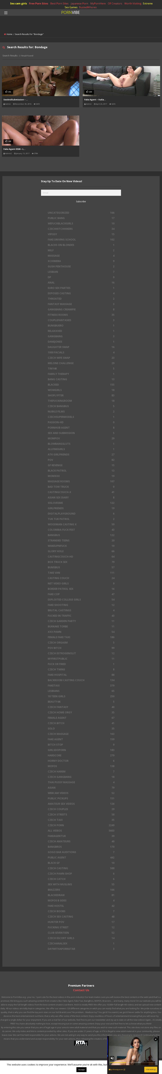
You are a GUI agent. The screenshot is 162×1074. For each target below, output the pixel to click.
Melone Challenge (81, 363)
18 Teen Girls (81, 696)
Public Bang (81, 218)
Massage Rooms (81, 481)
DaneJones (81, 341)
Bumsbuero (81, 325)
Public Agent (81, 857)
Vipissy (81, 234)
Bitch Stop (81, 744)
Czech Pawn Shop (81, 873)
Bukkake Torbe (81, 626)
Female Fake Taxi (81, 637)
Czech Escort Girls (81, 938)
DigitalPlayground (81, 513)
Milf (81, 250)
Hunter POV (81, 922)
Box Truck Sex (81, 562)
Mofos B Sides (81, 900)
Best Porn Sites (59, 3)
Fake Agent (81, 739)
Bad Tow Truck (81, 486)
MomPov (81, 438)
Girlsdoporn (81, 750)
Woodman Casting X (81, 524)
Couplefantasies (81, 320)
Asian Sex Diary (81, 497)
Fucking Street (81, 927)
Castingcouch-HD (81, 556)
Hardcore (81, 755)
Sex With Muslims (81, 884)
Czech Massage (81, 734)
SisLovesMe (81, 503)
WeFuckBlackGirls (81, 223)
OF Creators (115, 3)
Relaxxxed (81, 331)
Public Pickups (81, 798)
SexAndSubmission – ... (15, 99)
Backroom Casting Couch (81, 680)
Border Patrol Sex (81, 589)
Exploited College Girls (81, 599)
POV (81, 460)
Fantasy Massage (81, 304)
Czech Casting (81, 868)
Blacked (81, 384)
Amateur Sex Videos (81, 804)
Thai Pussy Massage (81, 782)
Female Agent (81, 718)
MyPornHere (98, 3)
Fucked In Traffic (81, 615)
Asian (81, 787)
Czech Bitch (81, 723)
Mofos (81, 766)
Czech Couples (81, 809)
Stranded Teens (81, 540)
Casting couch (81, 578)
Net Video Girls (81, 583)
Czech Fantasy (81, 707)
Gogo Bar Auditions (81, 852)
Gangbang (81, 336)
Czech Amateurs (81, 841)
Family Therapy (81, 374)
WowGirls (81, 390)
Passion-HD (81, 422)
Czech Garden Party (81, 621)
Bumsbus (81, 567)
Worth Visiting (132, 3)
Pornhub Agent (81, 427)
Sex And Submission (81, 433)
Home (9, 34)
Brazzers (81, 889)
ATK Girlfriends (81, 454)
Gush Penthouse (81, 266)
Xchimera (81, 261)
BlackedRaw (81, 895)
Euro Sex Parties (81, 288)
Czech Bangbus (81, 406)
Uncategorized (81, 212)
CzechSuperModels (81, 417)
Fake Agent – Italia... (95, 99)
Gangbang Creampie (81, 309)
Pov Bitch (81, 648)
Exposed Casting (81, 293)
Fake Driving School (81, 239)
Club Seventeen (81, 932)
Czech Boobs (81, 911)
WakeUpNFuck (81, 546)
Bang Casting (81, 379)
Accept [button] (81, 1069)
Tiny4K (81, 368)
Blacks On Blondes (81, 245)
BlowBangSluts (81, 443)
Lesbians (81, 691)
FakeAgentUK (81, 836)
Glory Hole (81, 551)
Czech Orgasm (81, 642)
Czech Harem (81, 771)
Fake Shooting (81, 605)
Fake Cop (81, 594)
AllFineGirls (81, 449)
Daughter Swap (81, 347)
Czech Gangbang (81, 777)
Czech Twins (81, 669)
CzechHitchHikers (81, 229)
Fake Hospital (81, 675)
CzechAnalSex (81, 943)
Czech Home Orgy (81, 712)
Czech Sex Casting (81, 916)
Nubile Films (81, 411)
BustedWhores (88, 7)
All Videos (81, 830)
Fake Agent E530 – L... (14, 149)
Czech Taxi (81, 820)
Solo (81, 728)
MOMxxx (81, 476)
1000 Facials (81, 352)
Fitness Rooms (81, 315)
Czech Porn (81, 825)
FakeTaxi (81, 685)
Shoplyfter (81, 395)
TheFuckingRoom (81, 401)
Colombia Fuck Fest (81, 529)
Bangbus (81, 535)
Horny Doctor (81, 761)
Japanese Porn (79, 3)
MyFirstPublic (81, 658)
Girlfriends (81, 508)
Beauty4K (81, 701)
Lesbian (81, 272)
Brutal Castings (81, 610)
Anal (81, 282)
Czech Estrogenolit (81, 653)
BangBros (81, 846)
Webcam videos (81, 793)
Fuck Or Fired (81, 664)
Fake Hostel (81, 906)
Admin (8, 104)
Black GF (81, 863)
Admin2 (8, 153)
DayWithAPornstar (81, 949)
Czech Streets (81, 814)
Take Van (81, 572)
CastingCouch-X (81, 492)
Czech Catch (81, 879)
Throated (81, 298)
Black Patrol (81, 470)
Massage (81, 255)
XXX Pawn (81, 632)
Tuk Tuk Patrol (81, 519)
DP (81, 277)
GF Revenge (81, 465)
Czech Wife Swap (81, 358)
